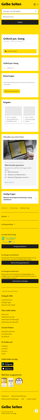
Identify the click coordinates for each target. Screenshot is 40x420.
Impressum (5, 396)
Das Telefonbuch (6, 334)
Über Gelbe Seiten (8, 310)
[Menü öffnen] (38, 4)
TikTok (3, 354)
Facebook (4, 349)
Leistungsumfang (7, 224)
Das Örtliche (5, 337)
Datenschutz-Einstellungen (10, 399)
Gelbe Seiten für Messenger (10, 319)
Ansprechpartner (6, 300)
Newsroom (5, 314)
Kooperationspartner (8, 331)
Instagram (4, 346)
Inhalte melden (31, 399)
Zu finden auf (6, 342)
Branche (4, 216)
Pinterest (4, 351)
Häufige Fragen (6, 302)
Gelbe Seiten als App (7, 317)
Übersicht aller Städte (8, 305)
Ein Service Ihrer (8, 412)
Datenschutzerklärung (18, 396)
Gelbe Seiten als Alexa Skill (9, 322)
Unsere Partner (7, 327)
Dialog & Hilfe (7, 296)
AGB (22, 399)
